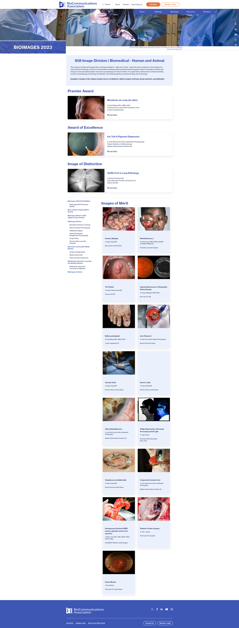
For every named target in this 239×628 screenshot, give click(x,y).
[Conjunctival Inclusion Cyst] (154, 460)
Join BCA (153, 4)
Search (107, 4)
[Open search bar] (152, 609)
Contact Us (149, 623)
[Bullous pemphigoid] (119, 316)
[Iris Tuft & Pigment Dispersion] (86, 144)
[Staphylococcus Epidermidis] (119, 460)
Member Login (170, 4)
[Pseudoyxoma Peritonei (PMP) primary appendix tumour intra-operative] (119, 509)
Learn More (113, 115)
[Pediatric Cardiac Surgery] (154, 509)
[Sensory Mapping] (119, 219)
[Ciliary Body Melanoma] (119, 409)
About (117, 4)
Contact (126, 4)
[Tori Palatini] (119, 267)
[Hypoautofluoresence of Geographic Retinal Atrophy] (154, 267)
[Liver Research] (154, 316)
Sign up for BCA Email (96, 623)
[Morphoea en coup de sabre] (86, 107)
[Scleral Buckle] (119, 562)
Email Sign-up (137, 4)
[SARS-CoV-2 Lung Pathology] (86, 180)
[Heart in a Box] (154, 363)
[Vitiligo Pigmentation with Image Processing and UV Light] (154, 409)
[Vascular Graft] (119, 363)
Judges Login (81, 623)
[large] (235, 24)
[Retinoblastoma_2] (154, 219)
